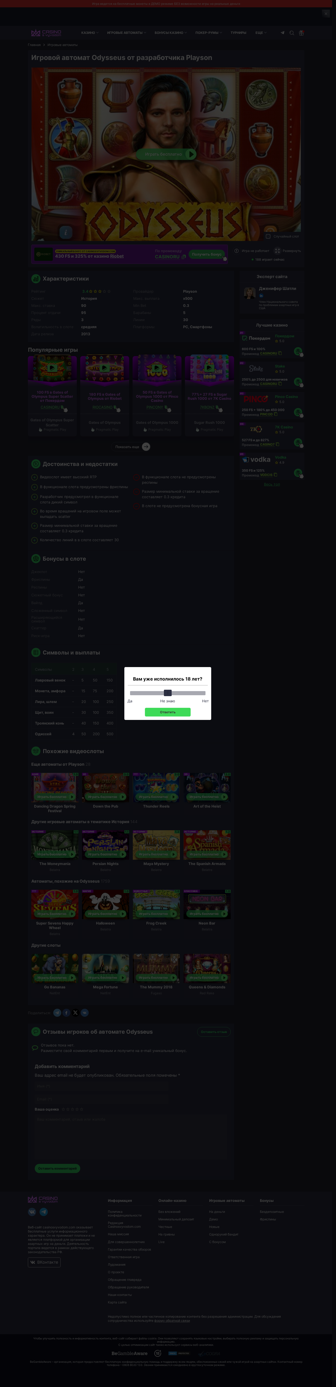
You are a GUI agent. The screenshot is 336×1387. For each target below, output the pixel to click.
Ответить (168, 712)
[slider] (168, 693)
